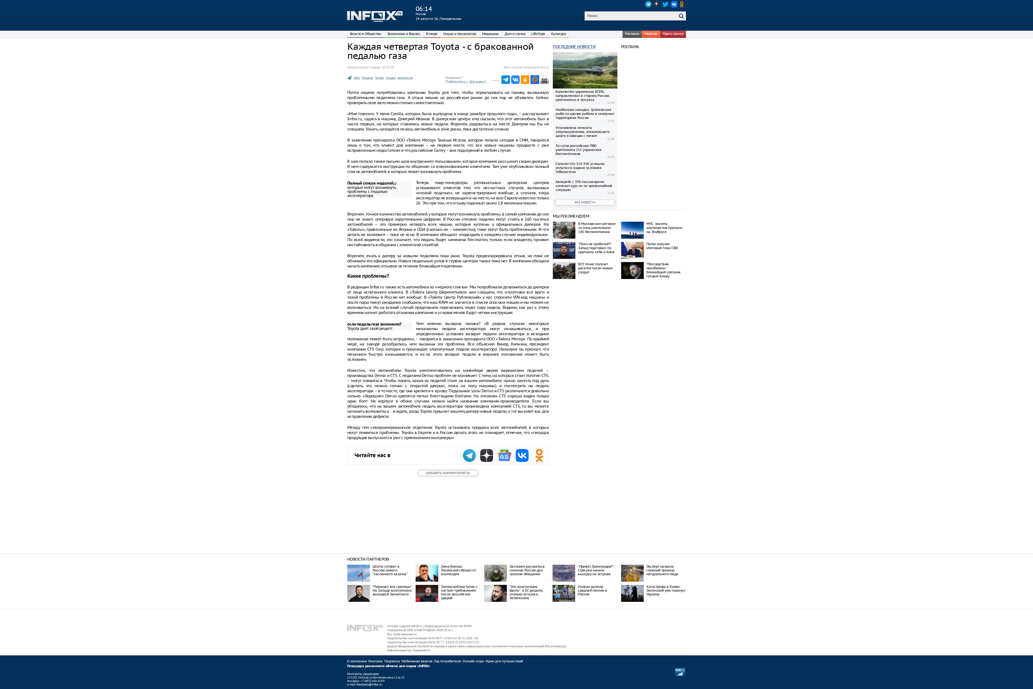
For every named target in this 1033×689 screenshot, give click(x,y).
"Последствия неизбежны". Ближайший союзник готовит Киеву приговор (663, 272)
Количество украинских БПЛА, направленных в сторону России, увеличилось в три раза (583, 95)
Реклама (375, 661)
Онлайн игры (473, 661)
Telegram (648, 4)
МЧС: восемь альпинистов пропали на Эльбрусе (664, 227)
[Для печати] (544, 79)
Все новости (585, 202)
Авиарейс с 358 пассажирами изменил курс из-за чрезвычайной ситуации (584, 185)
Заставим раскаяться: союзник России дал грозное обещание (527, 570)
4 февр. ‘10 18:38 (382, 67)
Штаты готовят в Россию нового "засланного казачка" (390, 570)
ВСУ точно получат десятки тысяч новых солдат (595, 268)
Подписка (392, 661)
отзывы (390, 78)
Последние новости (574, 46)
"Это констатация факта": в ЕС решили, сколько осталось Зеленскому (526, 592)
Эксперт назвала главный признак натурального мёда (662, 570)
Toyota (379, 78)
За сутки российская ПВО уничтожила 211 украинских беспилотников (579, 149)
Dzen (657, 4)
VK (674, 4)
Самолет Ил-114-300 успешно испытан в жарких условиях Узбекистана (580, 167)
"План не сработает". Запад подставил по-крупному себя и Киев (596, 248)
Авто (357, 78)
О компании (357, 661)
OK (683, 4)
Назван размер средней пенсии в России (592, 590)
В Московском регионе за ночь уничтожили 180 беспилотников (596, 227)
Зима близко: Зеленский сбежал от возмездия (458, 570)
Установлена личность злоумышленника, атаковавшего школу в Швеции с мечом (582, 131)
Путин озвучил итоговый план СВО (662, 246)
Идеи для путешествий (504, 661)
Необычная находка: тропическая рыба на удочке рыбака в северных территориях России (585, 113)
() (448, 473)
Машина (367, 78)
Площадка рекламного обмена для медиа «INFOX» (388, 666)
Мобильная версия (416, 661)
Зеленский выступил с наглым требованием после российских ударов (459, 592)
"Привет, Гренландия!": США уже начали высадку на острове (596, 570)
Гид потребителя (447, 661)
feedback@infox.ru (369, 684)
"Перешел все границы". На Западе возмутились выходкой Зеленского (392, 590)
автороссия (405, 78)
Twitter (665, 4)
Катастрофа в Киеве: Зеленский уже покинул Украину (665, 590)
